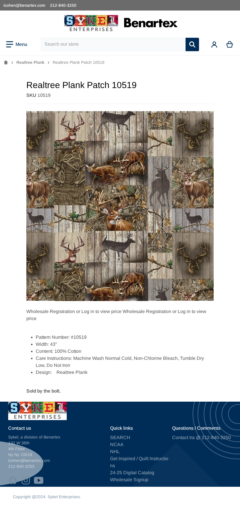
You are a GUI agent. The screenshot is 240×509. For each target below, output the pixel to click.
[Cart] (229, 44)
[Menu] (17, 44)
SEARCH (120, 437)
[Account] (214, 44)
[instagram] (25, 480)
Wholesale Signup (129, 479)
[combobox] (113, 44)
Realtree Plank (30, 62)
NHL (115, 451)
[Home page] (6, 62)
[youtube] (38, 480)
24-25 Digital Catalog (132, 472)
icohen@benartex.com (24, 5)
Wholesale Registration (50, 311)
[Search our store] (192, 44)
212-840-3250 (63, 5)
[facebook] (12, 480)
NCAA (117, 444)
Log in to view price (101, 311)
